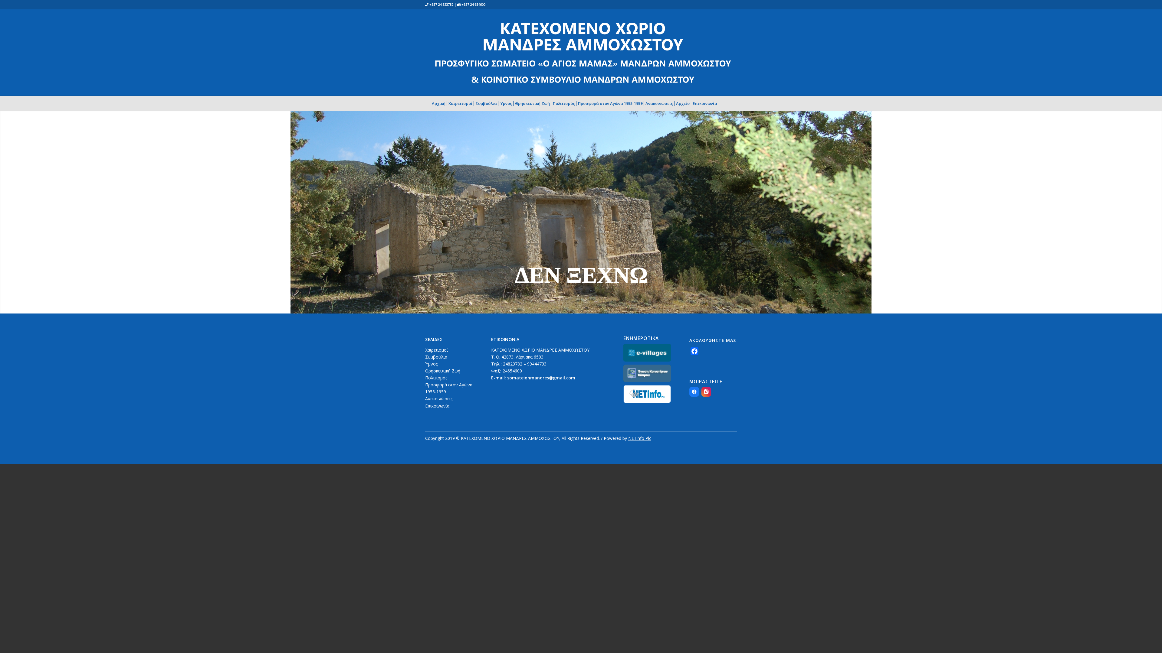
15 (612, 306)
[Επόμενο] (1156, 206)
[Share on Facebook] (694, 392)
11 (593, 306)
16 (617, 306)
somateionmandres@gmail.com (541, 378)
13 (603, 306)
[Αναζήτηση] (725, 103)
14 (608, 306)
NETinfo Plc (639, 438)
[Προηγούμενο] (5, 206)
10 (588, 306)
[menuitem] (441, 103)
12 (598, 306)
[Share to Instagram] (706, 392)
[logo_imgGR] (582, 52)
